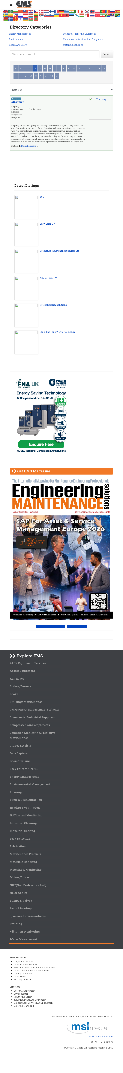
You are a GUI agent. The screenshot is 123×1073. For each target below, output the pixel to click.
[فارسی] (102, 15)
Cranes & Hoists (20, 745)
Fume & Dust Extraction (26, 800)
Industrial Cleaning (23, 823)
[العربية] (10, 11)
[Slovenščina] (51, 15)
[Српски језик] (41, 15)
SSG (42, 196)
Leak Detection (20, 838)
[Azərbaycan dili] (31, 18)
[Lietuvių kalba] (36, 15)
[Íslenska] (10, 18)
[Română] (107, 11)
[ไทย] (92, 15)
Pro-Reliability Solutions (53, 304)
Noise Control (19, 893)
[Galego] (77, 15)
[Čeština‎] (36, 11)
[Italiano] (77, 11)
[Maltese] (87, 15)
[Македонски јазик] (15, 18)
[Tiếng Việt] (61, 15)
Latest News (20, 976)
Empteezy (17, 101)
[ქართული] (41, 18)
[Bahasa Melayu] (112, 15)
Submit (107, 54)
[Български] (15, 11)
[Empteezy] (100, 108)
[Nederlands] (46, 11)
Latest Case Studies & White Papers (31, 970)
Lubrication (18, 846)
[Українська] (56, 15)
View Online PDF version (50, 626)
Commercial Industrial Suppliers (32, 717)
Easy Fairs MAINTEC (24, 769)
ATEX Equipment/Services (28, 663)
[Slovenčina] (46, 15)
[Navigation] (11, 4)
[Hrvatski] (31, 11)
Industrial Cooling (22, 831)
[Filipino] (15, 15)
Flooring (16, 792)
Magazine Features (23, 961)
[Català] (10, 15)
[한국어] (87, 11)
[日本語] (82, 11)
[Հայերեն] (25, 18)
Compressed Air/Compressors (30, 725)
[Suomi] (51, 11)
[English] (5, 11)
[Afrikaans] (107, 15)
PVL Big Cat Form (23, 979)
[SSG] (26, 207)
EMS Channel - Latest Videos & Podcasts (34, 967)
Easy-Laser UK (47, 223)
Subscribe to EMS (77, 626)
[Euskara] (36, 18)
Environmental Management (30, 784)
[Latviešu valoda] (31, 15)
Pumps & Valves (21, 900)
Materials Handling (73, 44)
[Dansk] (41, 11)
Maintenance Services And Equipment (83, 39)
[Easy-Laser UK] (26, 234)
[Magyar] (82, 15)
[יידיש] (20, 18)
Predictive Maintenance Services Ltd (59, 250)
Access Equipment (22, 671)
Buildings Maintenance (26, 702)
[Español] (117, 11)
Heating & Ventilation (25, 807)
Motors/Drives (19, 877)
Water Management (23, 939)
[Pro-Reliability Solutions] (26, 315)
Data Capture (18, 753)
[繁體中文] (25, 11)
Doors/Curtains (20, 761)
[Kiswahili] (117, 15)
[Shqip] (66, 15)
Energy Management (20, 33)
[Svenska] (5, 15)
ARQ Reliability (48, 277)
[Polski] (97, 11)
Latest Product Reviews (26, 964)
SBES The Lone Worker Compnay (57, 331)
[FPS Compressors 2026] (41, 416)
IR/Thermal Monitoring (26, 815)
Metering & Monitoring (26, 869)
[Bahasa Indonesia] (25, 15)
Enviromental (16, 39)
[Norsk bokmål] (92, 11)
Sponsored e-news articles (28, 916)
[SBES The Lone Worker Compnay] (26, 342)
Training (16, 924)
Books (14, 694)
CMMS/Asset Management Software (34, 709)
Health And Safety (18, 44)
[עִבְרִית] (20, 15)
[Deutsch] (61, 11)
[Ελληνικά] (66, 11)
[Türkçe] (97, 15)
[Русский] (112, 11)
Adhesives (17, 678)
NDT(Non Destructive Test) (28, 885)
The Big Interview (23, 973)
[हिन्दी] (71, 11)
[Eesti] (71, 15)
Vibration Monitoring (25, 931)
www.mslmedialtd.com (101, 1036)
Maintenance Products (25, 854)
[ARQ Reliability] (26, 288)
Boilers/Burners (20, 686)
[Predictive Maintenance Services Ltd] (26, 261)
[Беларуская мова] (5, 18)
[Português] (102, 11)
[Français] (56, 11)
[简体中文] (20, 11)
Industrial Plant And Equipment (79, 33)
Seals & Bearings (21, 908)
